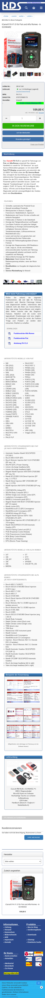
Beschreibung (9, 154)
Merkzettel (9, 963)
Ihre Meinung (34, 837)
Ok (39, 983)
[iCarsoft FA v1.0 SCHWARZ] (22, 67)
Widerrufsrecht (10, 935)
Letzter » (30, 16)
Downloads (32, 935)
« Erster (5, 16)
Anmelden (9, 958)
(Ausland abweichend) (23, 91)
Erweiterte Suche (34, 942)
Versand (8, 930)
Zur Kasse (9, 968)
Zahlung (8, 927)
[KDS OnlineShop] (1, 6)
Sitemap (31, 940)
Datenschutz (10, 932)
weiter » (21, 16)
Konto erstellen (11, 956)
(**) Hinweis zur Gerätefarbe (15, 818)
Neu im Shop (33, 927)
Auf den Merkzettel (23, 133)
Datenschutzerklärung (10, 997)
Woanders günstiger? (23, 139)
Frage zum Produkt (37, 144)
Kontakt (8, 942)
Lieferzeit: (6, 89)
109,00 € (22, 912)
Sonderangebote (34, 930)
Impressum (9, 940)
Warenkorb (9, 966)
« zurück (14, 16)
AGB (6, 937)
